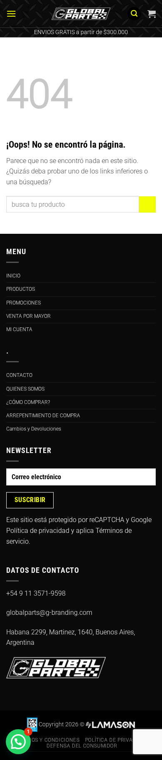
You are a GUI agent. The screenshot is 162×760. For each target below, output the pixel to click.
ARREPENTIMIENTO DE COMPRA (43, 415)
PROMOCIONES (23, 303)
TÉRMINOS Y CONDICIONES (45, 740)
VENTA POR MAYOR (28, 316)
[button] (11, 13)
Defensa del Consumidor (82, 746)
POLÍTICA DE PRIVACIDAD (116, 740)
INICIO (13, 276)
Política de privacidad (37, 531)
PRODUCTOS (20, 289)
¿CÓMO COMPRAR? (28, 402)
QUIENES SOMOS (25, 389)
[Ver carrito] (151, 14)
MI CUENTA (19, 329)
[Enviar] (147, 204)
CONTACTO (19, 375)
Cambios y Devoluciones (33, 429)
